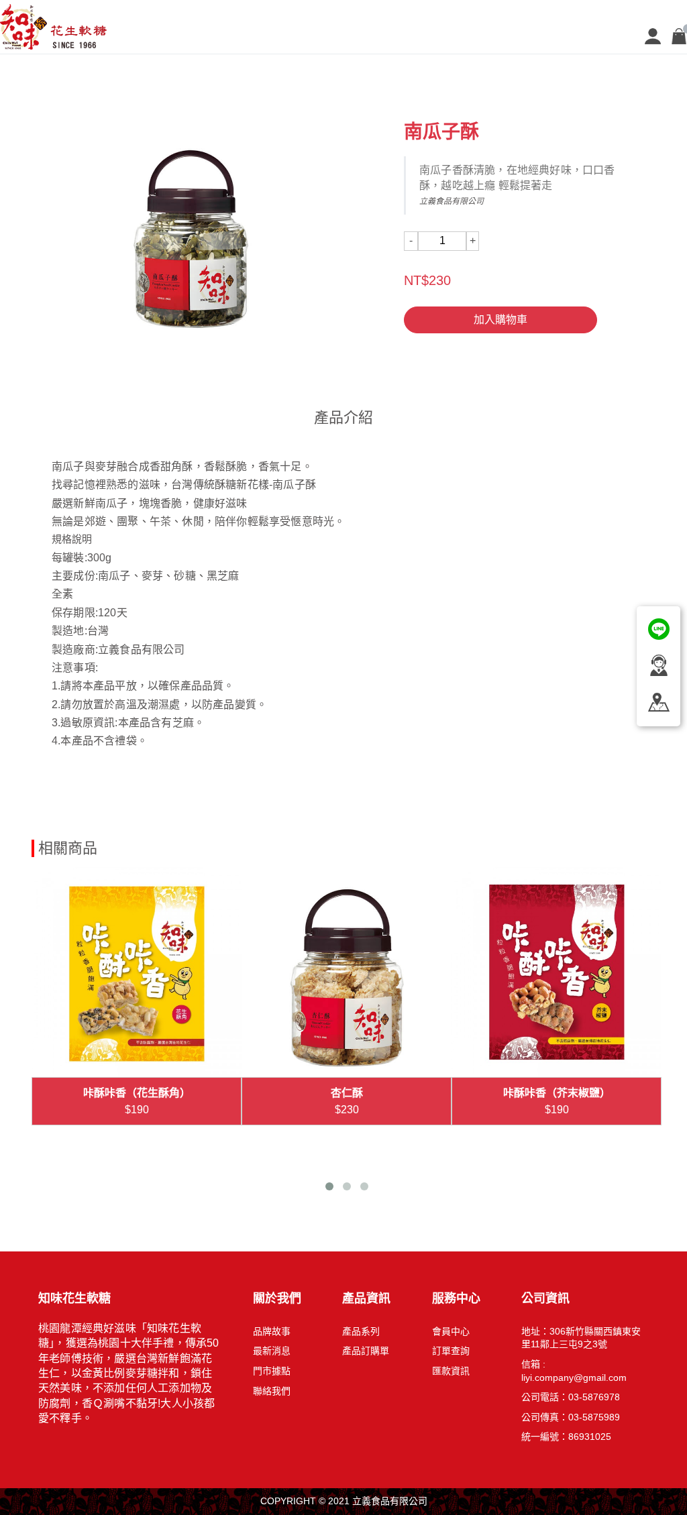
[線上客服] (658, 627)
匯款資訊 (451, 1370)
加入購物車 (500, 319)
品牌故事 (271, 1331)
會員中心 (451, 1331)
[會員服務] (653, 35)
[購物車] (679, 35)
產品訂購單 (365, 1350)
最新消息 (271, 1350)
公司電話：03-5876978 (570, 1397)
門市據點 (271, 1370)
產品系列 (361, 1331)
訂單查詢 (451, 1350)
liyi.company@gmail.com (574, 1377)
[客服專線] (658, 664)
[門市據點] (658, 700)
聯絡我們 (271, 1391)
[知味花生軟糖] (62, 26)
